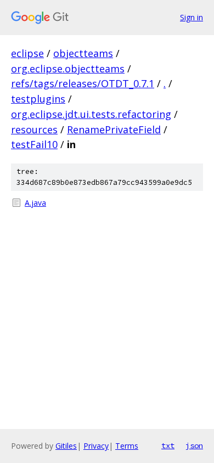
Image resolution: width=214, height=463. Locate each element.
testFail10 (34, 144)
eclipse (27, 53)
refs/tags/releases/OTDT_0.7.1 (82, 83)
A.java (35, 202)
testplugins (38, 98)
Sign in (191, 17)
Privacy (96, 446)
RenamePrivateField (114, 129)
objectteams (83, 53)
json (194, 445)
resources (34, 129)
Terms (126, 446)
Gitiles (66, 446)
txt (167, 445)
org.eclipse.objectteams (68, 68)
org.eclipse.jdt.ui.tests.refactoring (91, 114)
